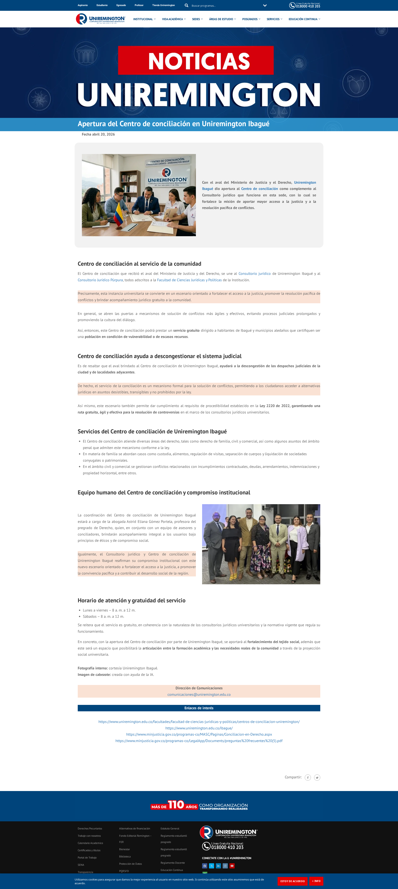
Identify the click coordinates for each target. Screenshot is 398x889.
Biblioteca (125, 856)
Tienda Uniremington (163, 5)
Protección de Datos (130, 864)
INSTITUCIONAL (143, 19)
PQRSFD (124, 871)
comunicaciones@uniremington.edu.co (199, 694)
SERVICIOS (273, 19)
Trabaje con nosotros (89, 836)
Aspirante (83, 5)
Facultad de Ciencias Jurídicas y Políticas (189, 280)
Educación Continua (172, 870)
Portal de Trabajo (87, 857)
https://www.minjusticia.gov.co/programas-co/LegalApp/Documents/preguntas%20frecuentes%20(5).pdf (199, 740)
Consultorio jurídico (255, 273)
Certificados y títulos (89, 850)
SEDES (196, 19)
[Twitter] (317, 777)
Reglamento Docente (173, 863)
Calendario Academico (90, 843)
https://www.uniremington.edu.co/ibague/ (199, 728)
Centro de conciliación (259, 188)
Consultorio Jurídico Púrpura (100, 280)
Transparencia (85, 872)
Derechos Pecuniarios (90, 828)
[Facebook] (308, 777)
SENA (81, 865)
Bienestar (124, 849)
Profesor (139, 5)
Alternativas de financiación (134, 828)
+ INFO (316, 881)
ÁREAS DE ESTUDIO (221, 19)
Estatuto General (170, 828)
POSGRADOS (249, 19)
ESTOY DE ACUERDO (292, 881)
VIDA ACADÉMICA (172, 19)
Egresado (121, 5)
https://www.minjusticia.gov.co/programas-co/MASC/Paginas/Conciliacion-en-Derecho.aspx (199, 734)
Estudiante (102, 5)
